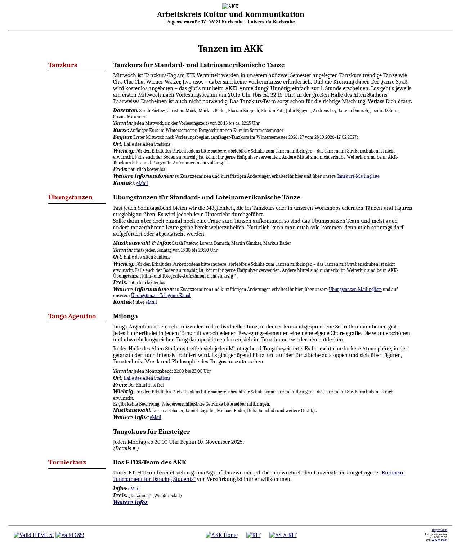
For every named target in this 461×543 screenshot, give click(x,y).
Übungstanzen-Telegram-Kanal (161, 295)
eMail (142, 183)
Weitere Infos (130, 502)
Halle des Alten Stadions (147, 378)
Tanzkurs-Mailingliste (358, 176)
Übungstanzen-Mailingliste (355, 289)
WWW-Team (439, 540)
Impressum (439, 530)
